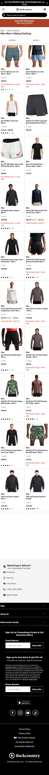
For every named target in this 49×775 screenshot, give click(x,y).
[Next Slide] (47, 3)
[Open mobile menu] (3, 9)
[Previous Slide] (1, 3)
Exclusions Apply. (11, 667)
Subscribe (37, 645)
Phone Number (12, 684)
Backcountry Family (9, 622)
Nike (2, 30)
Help (2, 606)
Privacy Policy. (32, 679)
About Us (4, 614)
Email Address (12, 640)
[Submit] (4, 15)
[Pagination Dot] (21, 25)
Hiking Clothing (13, 30)
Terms (25, 679)
